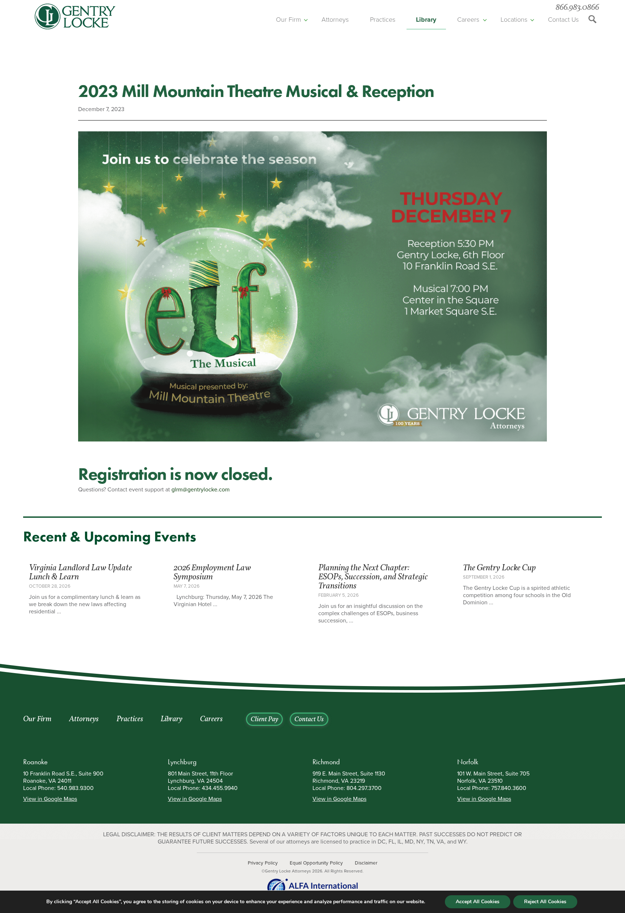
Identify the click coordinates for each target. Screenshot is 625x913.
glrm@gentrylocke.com (200, 489)
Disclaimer (366, 863)
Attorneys (335, 20)
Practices (382, 20)
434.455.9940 (220, 788)
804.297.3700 (364, 788)
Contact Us (563, 20)
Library (426, 20)
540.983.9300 (75, 788)
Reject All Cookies (545, 901)
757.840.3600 (508, 788)
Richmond (326, 761)
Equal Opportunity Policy (316, 863)
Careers (468, 20)
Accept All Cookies (477, 901)
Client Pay (264, 719)
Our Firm (288, 20)
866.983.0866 (577, 7)
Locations (514, 20)
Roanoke (35, 761)
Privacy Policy (263, 863)
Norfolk (467, 761)
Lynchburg (182, 761)
